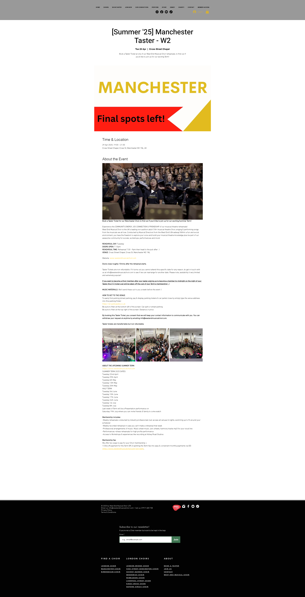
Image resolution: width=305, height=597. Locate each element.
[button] (106, 7)
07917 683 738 (147, 508)
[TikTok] (197, 506)
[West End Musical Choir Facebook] (188, 506)
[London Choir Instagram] (183, 506)
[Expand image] (118, 345)
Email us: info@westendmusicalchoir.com (117, 508)
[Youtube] (192, 506)
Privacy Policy (106, 510)
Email (121, 534)
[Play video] (152, 191)
